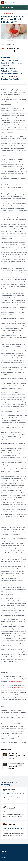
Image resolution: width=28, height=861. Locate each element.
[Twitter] (5, 851)
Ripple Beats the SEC (10, 811)
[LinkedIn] (7, 851)
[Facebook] (3, 851)
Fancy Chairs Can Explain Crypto (14, 794)
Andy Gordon (10, 40)
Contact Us (5, 853)
